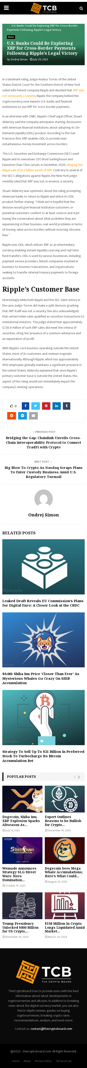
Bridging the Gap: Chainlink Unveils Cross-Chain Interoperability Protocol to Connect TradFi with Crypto (43, 442)
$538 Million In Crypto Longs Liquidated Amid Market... (65, 927)
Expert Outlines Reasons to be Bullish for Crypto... (63, 821)
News (11, 37)
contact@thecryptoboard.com (51, 1028)
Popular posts (21, 776)
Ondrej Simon (19, 59)
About (27, 1061)
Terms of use (63, 1061)
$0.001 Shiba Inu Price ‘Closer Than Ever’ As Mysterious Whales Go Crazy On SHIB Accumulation (40, 678)
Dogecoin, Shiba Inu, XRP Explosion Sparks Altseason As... (21, 821)
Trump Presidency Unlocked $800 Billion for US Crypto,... (20, 927)
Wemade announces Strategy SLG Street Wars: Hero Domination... (19, 874)
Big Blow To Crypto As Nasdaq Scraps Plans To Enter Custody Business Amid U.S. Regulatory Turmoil (44, 472)
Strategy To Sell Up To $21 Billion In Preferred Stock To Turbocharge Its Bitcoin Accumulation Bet (43, 756)
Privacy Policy (43, 1061)
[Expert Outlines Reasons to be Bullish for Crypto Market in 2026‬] (65, 799)
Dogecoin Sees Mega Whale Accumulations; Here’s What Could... (64, 872)
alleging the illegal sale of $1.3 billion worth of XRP (42, 167)
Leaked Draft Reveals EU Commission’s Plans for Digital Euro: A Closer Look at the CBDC (43, 603)
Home (15, 1061)
